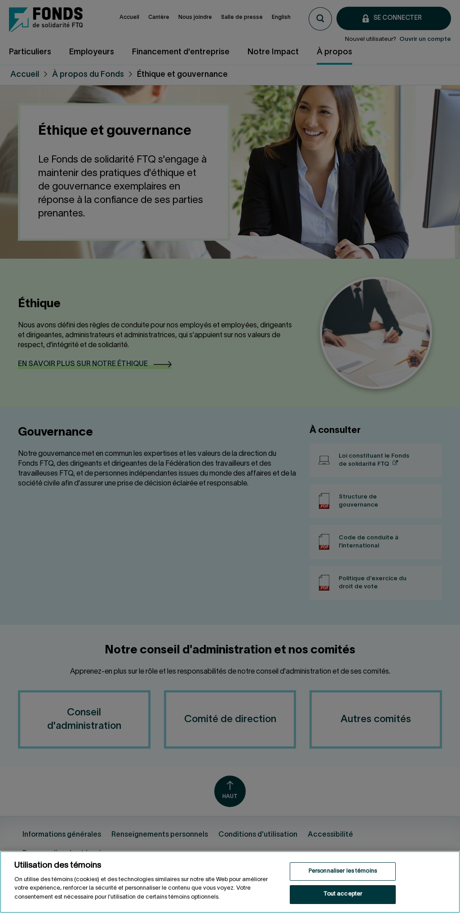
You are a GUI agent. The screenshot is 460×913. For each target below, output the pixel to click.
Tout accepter (343, 894)
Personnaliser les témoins (343, 871)
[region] (230, 882)
